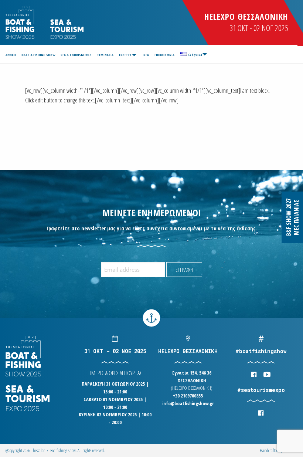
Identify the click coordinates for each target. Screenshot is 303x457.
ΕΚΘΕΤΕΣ (125, 55)
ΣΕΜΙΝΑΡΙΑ (105, 55)
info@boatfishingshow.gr (188, 403)
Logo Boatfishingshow (20, 22)
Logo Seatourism (67, 29)
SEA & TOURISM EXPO (76, 55)
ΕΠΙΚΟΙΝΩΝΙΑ (164, 55)
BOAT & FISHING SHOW (38, 55)
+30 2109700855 (188, 395)
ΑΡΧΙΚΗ (11, 55)
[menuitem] (12, 55)
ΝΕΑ (146, 55)
